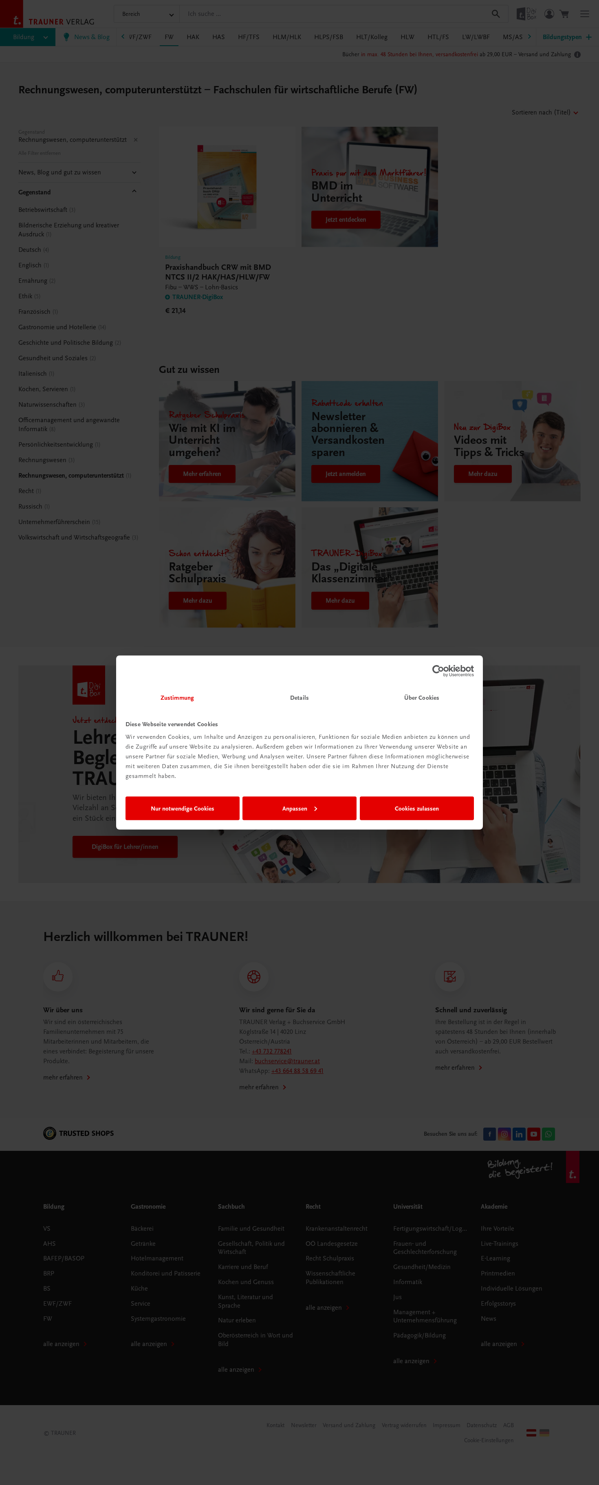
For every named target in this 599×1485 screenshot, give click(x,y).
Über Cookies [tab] (421, 697)
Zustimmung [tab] (177, 697)
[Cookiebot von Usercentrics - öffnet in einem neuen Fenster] (438, 671)
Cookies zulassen (417, 808)
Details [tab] (299, 697)
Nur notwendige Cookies (182, 808)
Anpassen (294, 808)
